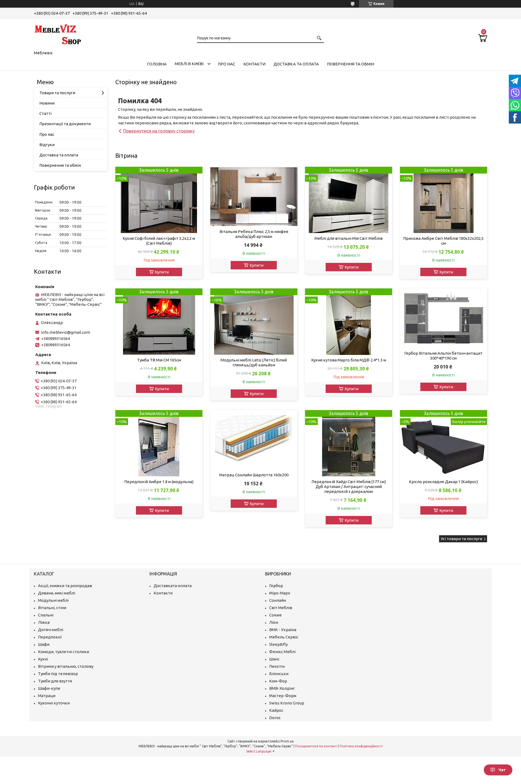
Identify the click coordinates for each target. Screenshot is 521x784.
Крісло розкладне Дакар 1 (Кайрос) (443, 481)
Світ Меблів (280, 607)
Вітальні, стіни (52, 607)
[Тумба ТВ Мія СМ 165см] (158, 321)
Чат (502, 770)
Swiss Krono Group (286, 703)
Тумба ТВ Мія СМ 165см (159, 360)
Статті (45, 113)
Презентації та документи (65, 123)
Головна (157, 64)
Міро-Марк (279, 593)
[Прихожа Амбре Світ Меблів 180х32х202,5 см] (443, 200)
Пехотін (277, 666)
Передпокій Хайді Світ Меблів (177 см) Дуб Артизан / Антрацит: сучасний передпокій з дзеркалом (349, 486)
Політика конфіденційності (361, 746)
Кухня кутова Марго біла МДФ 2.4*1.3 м (348, 360)
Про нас (226, 64)
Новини (47, 103)
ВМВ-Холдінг (282, 688)
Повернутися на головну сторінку (159, 130)
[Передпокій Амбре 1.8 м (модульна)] (158, 443)
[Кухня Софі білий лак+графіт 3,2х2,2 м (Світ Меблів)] (158, 200)
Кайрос (276, 710)
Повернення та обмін (350, 64)
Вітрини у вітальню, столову (65, 666)
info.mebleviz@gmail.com (65, 332)
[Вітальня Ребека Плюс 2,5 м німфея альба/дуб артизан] (253, 196)
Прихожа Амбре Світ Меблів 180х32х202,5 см (443, 240)
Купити (162, 272)
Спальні (45, 615)
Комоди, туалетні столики (63, 651)
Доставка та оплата (296, 64)
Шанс (274, 659)
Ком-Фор (278, 681)
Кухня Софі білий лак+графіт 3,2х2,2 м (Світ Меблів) (159, 240)
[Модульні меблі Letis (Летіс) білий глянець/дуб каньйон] (253, 321)
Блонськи (278, 673)
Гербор (276, 585)
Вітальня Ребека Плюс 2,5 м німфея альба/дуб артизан (254, 234)
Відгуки (47, 144)
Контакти (254, 64)
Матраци (46, 695)
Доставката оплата (173, 585)
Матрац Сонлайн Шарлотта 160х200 (253, 475)
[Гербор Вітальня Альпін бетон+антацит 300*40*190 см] (443, 318)
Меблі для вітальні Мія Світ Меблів (348, 238)
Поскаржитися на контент (316, 746)
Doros (275, 717)
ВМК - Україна (282, 629)
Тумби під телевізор (58, 673)
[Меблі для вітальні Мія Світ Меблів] (348, 200)
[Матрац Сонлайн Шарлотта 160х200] (253, 440)
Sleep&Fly (278, 644)
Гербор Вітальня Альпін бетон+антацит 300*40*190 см (443, 355)
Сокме (275, 615)
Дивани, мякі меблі (56, 593)
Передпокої (50, 637)
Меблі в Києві (189, 63)
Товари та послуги (57, 92)
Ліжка (44, 622)
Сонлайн (277, 600)
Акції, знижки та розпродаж (65, 585)
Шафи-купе (49, 688)
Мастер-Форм (282, 695)
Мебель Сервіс (283, 637)
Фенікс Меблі (282, 651)
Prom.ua (287, 741)
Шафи (43, 644)
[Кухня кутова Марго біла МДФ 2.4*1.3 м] (348, 321)
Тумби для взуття (55, 681)
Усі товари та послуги (461, 538)
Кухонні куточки (54, 703)
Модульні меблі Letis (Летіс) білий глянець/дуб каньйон (254, 362)
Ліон (273, 622)
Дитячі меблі (50, 629)
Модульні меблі (53, 600)
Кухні (43, 659)
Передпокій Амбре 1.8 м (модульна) (158, 481)
